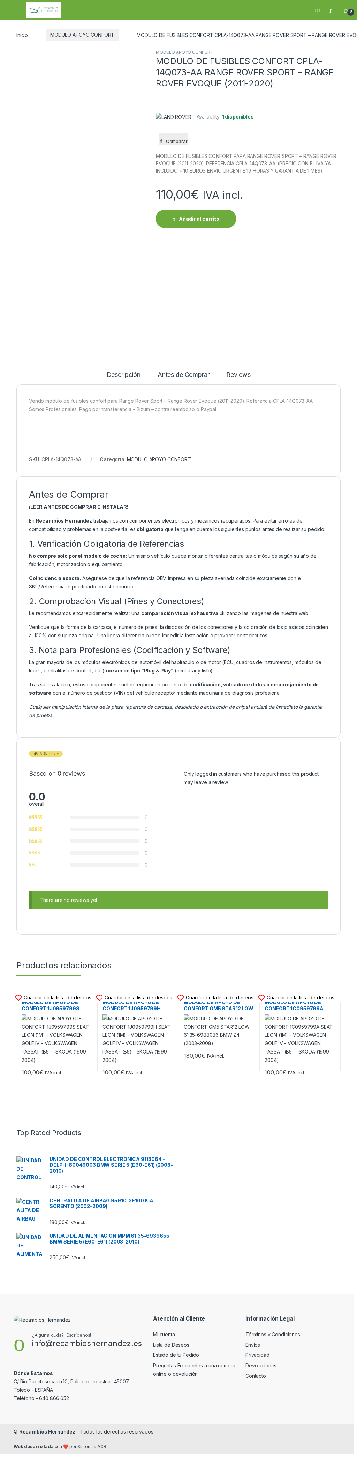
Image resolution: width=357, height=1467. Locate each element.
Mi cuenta (164, 1334)
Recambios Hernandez (47, 1432)
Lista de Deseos (171, 1345)
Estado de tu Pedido (176, 1355)
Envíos (252, 1345)
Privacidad (257, 1355)
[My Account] (333, 10)
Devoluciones (260, 1365)
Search (318, 10)
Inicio (22, 35)
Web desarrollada (34, 1446)
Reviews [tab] (238, 375)
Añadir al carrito (199, 219)
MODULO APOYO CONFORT (82, 35)
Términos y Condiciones (272, 1334)
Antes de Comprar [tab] (184, 375)
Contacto (255, 1376)
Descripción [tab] (123, 375)
